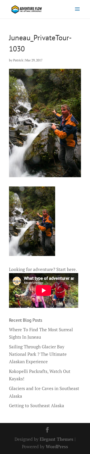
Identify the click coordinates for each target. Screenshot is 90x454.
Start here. (66, 269)
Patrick (18, 60)
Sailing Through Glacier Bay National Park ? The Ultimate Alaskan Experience (38, 354)
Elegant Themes (56, 439)
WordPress (57, 446)
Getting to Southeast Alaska (36, 405)
